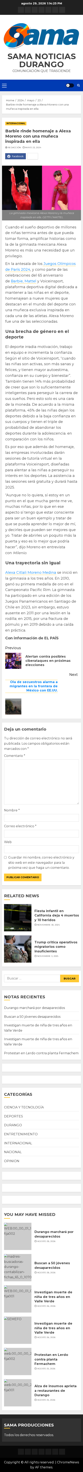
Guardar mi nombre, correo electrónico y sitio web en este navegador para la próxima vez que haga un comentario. (41, 863)
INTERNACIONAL (15, 123)
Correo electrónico (20, 826)
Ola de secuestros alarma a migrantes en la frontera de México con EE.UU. (34, 686)
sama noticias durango (41, 60)
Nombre (12, 810)
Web (8, 842)
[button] (41, 36)
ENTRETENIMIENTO (21, 1134)
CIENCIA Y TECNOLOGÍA (24, 1107)
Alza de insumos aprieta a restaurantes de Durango (55, 1390)
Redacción (14, 147)
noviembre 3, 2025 (47, 956)
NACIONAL (13, 1152)
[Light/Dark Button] (70, 85)
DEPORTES (13, 1116)
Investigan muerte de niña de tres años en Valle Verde (53, 1296)
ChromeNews (68, 1462)
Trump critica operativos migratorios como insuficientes (55, 946)
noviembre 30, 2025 (48, 925)
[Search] (78, 85)
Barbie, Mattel (23, 281)
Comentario (14, 756)
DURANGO (13, 1125)
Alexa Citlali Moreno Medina (30, 572)
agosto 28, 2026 (46, 1241)
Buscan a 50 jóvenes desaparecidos (32, 1017)
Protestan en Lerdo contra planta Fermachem (41, 1053)
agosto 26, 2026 (46, 1306)
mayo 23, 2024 (33, 147)
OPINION (11, 1161)
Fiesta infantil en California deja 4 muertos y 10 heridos (56, 915)
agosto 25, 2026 (46, 1368)
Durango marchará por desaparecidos (34, 1008)
